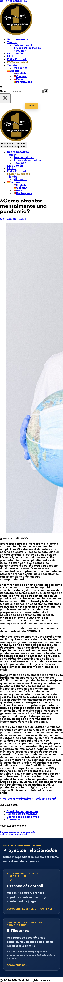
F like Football (17, 59)
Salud (22, 219)
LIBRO (31, 106)
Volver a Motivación (16, 799)
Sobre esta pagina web (22, 817)
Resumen (20, 51)
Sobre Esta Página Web (14, 834)
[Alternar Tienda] (57, 177)
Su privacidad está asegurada (17, 832)
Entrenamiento (24, 45)
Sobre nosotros (18, 39)
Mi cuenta (20, 68)
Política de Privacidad (21, 814)
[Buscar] (1, 88)
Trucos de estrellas (27, 48)
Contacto (13, 819)
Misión (11, 56)
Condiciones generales (22, 811)
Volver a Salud (44, 799)
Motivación (15, 54)
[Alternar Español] (57, 182)
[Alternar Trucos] (57, 155)
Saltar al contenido (13, 1)
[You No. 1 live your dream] (16, 34)
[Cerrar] (5, 98)
